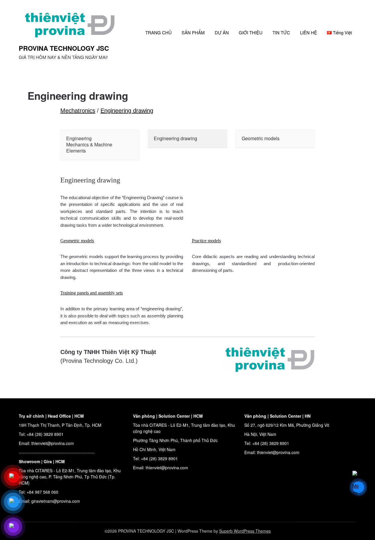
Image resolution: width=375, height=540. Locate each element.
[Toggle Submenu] (129, 145)
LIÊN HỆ (308, 32)
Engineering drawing (126, 110)
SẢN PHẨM (193, 32)
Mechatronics (77, 110)
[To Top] (359, 527)
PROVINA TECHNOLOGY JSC (64, 48)
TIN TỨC (281, 32)
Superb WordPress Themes (245, 531)
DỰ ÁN (222, 32)
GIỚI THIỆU (250, 32)
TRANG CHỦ (158, 32)
